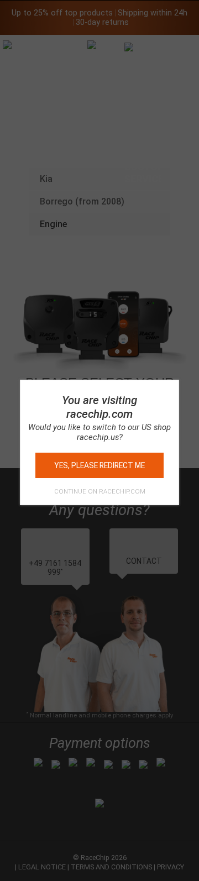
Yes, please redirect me (99, 465)
